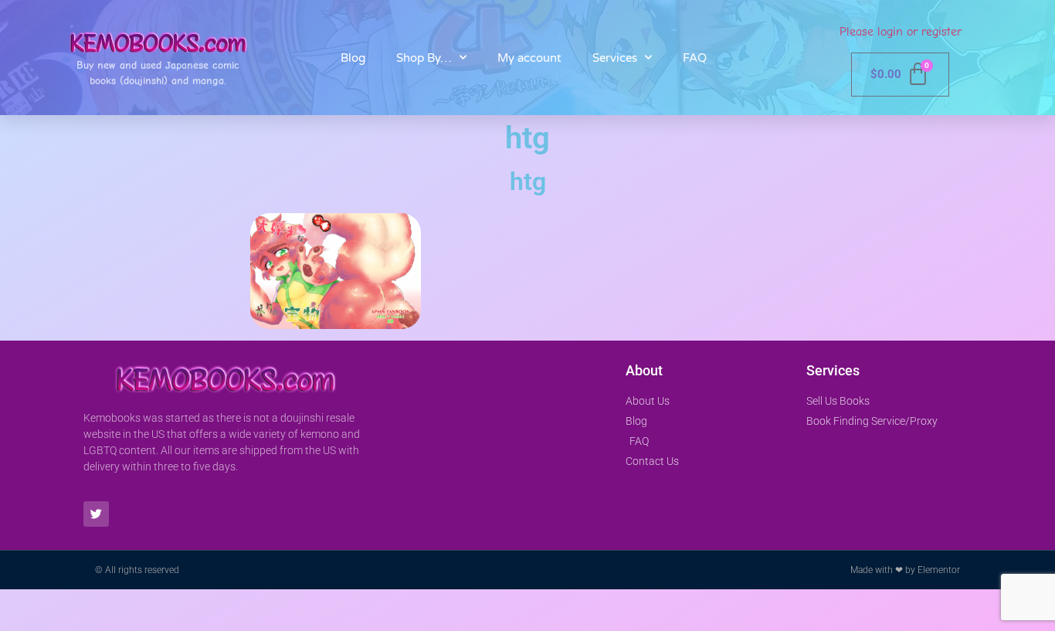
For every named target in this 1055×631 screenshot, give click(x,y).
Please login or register (901, 32)
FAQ (695, 58)
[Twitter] (96, 514)
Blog (353, 58)
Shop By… (424, 58)
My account (529, 58)
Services (614, 58)
